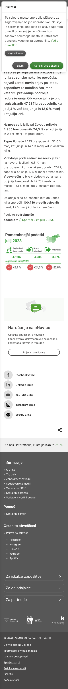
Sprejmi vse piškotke (46, 65)
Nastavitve (14, 53)
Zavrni (20, 65)
